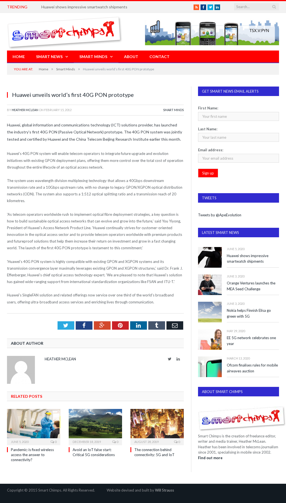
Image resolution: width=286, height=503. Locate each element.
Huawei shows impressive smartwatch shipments (84, 6)
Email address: (210, 150)
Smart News (49, 56)
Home (19, 56)
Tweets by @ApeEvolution (219, 215)
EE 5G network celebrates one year (251, 341)
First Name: (208, 108)
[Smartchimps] (65, 31)
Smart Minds (93, 56)
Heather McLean (25, 110)
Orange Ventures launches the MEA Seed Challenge (251, 286)
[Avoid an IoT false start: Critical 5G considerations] (95, 426)
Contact (159, 56)
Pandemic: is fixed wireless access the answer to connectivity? (32, 454)
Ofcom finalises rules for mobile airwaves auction (252, 368)
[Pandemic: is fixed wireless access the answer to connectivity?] (33, 426)
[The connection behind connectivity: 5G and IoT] (157, 426)
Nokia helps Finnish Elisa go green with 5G (249, 313)
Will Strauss (164, 490)
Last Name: (207, 129)
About (131, 56)
